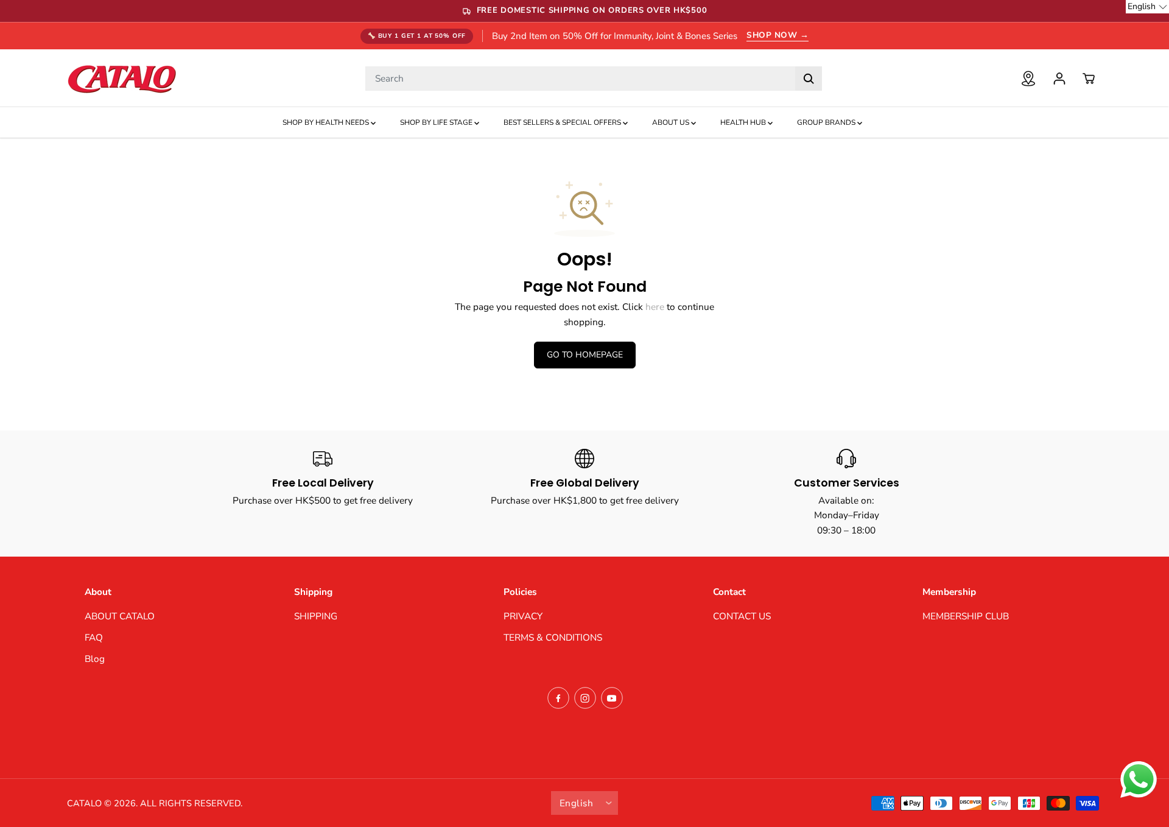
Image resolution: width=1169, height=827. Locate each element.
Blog (95, 658)
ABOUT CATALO (120, 616)
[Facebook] (558, 697)
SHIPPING (315, 616)
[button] (1147, 6)
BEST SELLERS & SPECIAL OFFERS (563, 122)
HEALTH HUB (744, 122)
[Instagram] (585, 697)
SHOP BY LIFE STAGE (437, 122)
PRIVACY (523, 616)
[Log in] (1059, 78)
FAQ (94, 637)
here (654, 306)
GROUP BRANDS (827, 122)
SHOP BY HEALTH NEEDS (327, 122)
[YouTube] (612, 697)
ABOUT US (671, 122)
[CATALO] (122, 78)
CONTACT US (742, 616)
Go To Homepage (585, 355)
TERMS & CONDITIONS (553, 637)
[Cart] (1088, 78)
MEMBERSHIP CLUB (965, 616)
